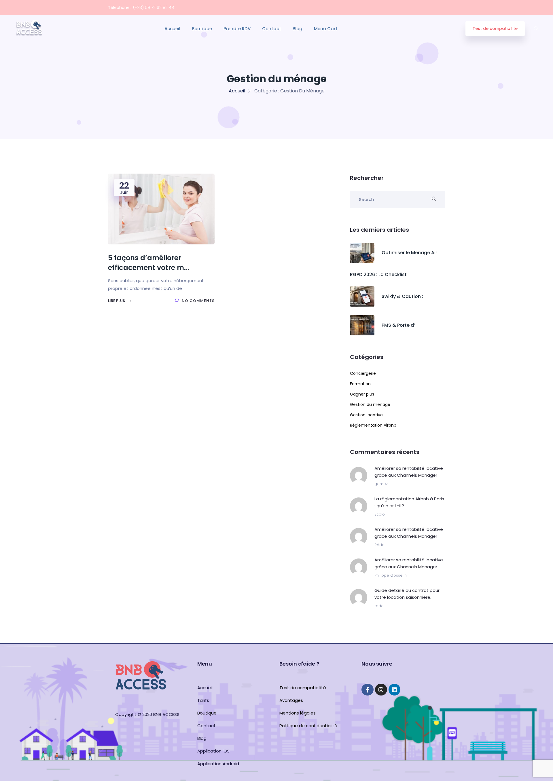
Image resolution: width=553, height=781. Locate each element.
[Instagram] (381, 690)
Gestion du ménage (370, 404)
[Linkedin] (395, 690)
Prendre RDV (237, 29)
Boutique (202, 29)
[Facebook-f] (367, 690)
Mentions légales (297, 713)
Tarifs (203, 700)
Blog (297, 29)
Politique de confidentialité (308, 726)
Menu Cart (326, 29)
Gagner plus (362, 394)
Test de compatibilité (495, 28)
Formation (360, 384)
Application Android (218, 764)
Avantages (291, 700)
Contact (271, 29)
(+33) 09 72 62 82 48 (153, 7)
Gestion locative (366, 415)
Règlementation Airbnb (373, 425)
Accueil (172, 29)
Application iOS (213, 751)
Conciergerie (363, 373)
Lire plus (117, 300)
